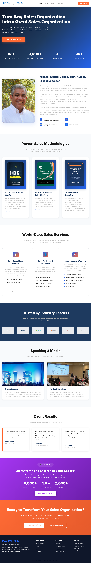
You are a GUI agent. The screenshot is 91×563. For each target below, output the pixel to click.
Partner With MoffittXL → (13, 39)
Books (46, 3)
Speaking (60, 3)
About (40, 3)
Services (53, 3)
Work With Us (83, 3)
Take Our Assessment (56, 525)
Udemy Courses (59, 551)
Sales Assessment (60, 546)
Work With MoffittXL (34, 525)
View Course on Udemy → (45, 493)
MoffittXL (57, 543)
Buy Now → (8, 211)
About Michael (40, 543)
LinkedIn (76, 551)
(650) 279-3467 (78, 543)
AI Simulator (58, 549)
